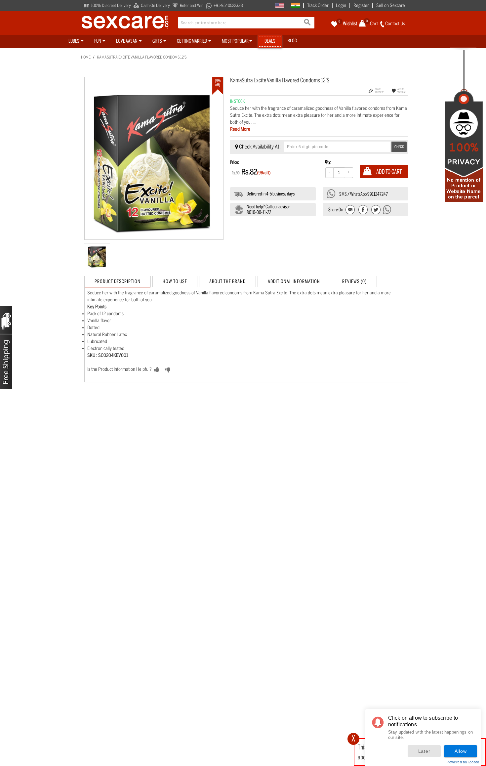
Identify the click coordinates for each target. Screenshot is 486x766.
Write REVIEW (379, 90)
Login (341, 5)
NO (178, 369)
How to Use (175, 281)
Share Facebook (363, 210)
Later (424, 751)
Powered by (463, 762)
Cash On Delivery (155, 5)
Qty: (328, 161)
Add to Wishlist (401, 90)
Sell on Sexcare (390, 5)
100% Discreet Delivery (111, 5)
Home (86, 57)
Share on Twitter (376, 210)
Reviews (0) (354, 281)
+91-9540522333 (228, 5)
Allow (461, 751)
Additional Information (294, 281)
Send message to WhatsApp (387, 209)
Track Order (318, 5)
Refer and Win (191, 5)
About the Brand (227, 281)
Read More (240, 129)
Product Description (118, 281)
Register (361, 5)
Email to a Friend (350, 210)
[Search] (307, 23)
